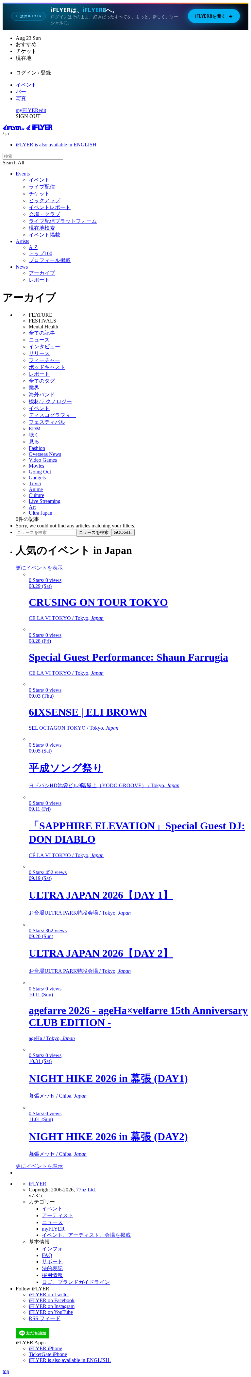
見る (34, 441)
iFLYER (37, 1183)
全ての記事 (42, 333)
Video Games (43, 460)
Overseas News (45, 454)
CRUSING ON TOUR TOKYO (98, 602)
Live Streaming (44, 501)
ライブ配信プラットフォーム (63, 221)
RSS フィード (44, 1318)
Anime (36, 489)
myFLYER (27, 110)
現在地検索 (42, 228)
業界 (34, 387)
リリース (39, 353)
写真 (21, 98)
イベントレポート (50, 207)
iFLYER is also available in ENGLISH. (57, 144)
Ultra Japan (40, 513)
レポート (39, 280)
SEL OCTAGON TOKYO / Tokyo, (73, 728)
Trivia (35, 483)
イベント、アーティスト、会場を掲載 (86, 1235)
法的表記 (52, 1268)
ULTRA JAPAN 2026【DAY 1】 (101, 895)
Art (32, 507)
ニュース (39, 339)
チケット (39, 193)
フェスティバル (47, 422)
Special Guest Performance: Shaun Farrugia (128, 657)
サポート (52, 1261)
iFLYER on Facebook (52, 1300)
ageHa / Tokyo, (52, 1038)
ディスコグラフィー (52, 415)
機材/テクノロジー (50, 401)
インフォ (52, 1249)
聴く (34, 435)
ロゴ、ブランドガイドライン (76, 1282)
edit (42, 110)
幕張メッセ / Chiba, (58, 1096)
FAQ (47, 1255)
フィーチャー (44, 360)
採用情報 (52, 1275)
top (6, 1371)
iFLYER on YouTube (51, 1312)
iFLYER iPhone (45, 1348)
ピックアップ (44, 200)
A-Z (33, 247)
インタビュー (44, 346)
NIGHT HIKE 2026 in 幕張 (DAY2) (108, 1136)
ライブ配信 (42, 187)
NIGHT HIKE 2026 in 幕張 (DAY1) (108, 1078)
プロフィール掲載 (50, 260)
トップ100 (40, 253)
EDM (35, 428)
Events (23, 173)
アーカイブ (42, 273)
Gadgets (37, 477)
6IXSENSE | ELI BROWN (88, 712)
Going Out (40, 471)
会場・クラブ (44, 214)
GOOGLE (123, 532)
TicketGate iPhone (48, 1354)
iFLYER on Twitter (49, 1294)
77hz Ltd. (86, 1189)
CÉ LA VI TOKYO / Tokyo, (66, 618)
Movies (36, 466)
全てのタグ (42, 381)
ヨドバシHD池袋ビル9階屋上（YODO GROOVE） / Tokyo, (104, 785)
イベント (26, 85)
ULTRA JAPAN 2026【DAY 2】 (101, 953)
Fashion (37, 448)
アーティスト (57, 1215)
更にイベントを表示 (39, 568)
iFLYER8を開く (214, 16)
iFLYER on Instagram (52, 1306)
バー (21, 91)
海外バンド (42, 394)
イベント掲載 (44, 235)
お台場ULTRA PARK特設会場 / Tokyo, (80, 913)
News (22, 267)
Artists (22, 241)
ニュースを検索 (94, 532)
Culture (36, 495)
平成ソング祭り (66, 768)
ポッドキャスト (47, 367)
